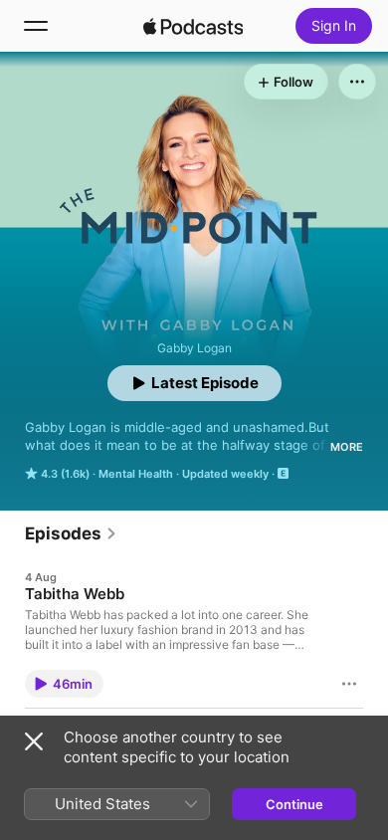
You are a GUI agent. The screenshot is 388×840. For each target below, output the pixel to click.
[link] (71, 533)
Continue (294, 804)
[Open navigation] (36, 26)
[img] (193, 26)
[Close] (34, 741)
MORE (346, 447)
